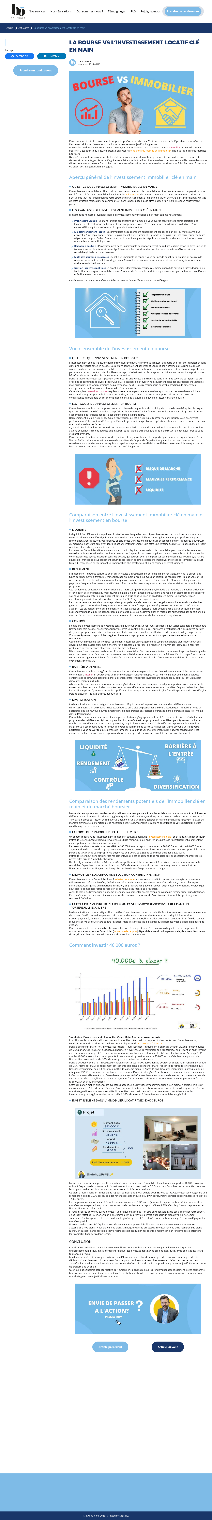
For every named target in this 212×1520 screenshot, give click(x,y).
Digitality (124, 1515)
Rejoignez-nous (151, 11)
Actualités (23, 28)
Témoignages (117, 11)
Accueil (10, 28)
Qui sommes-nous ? (89, 11)
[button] (19, 56)
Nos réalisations (61, 11)
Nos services (37, 11)
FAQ (133, 11)
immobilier (174, 147)
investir (89, 674)
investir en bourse (97, 391)
